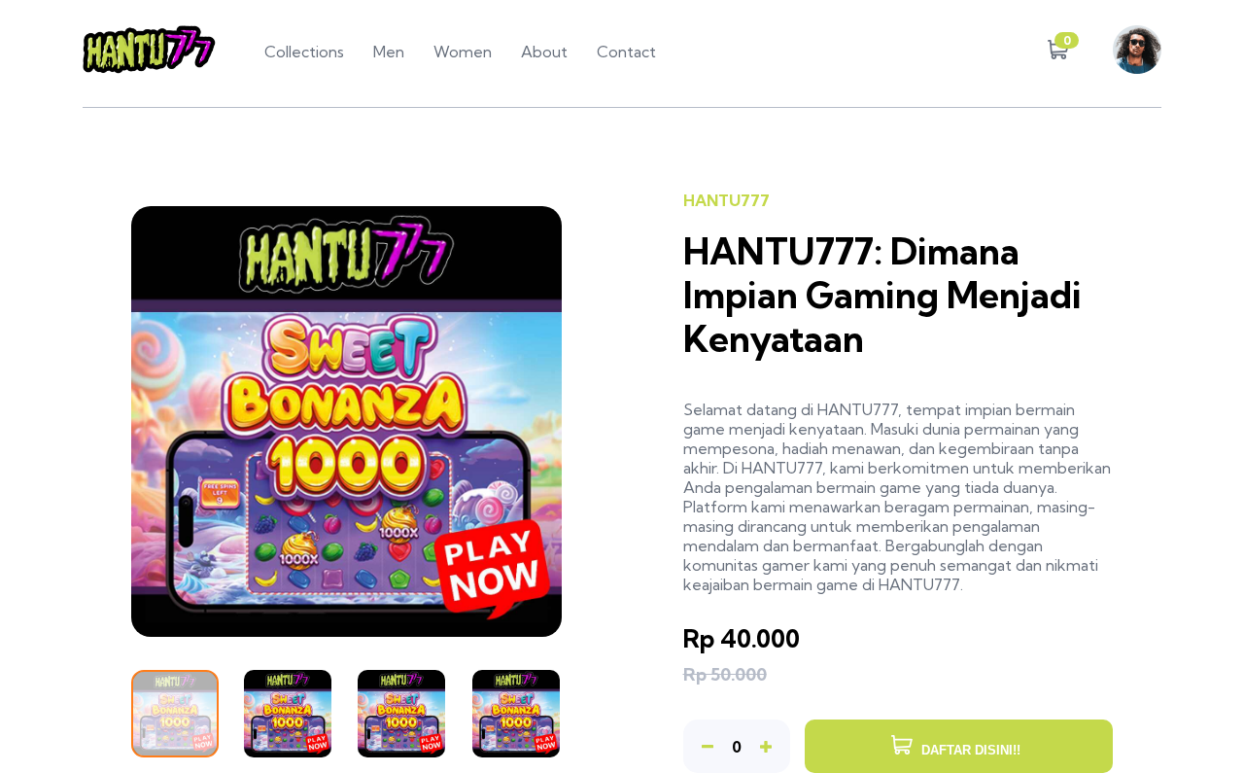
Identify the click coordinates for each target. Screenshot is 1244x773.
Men (388, 51)
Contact (626, 51)
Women (462, 51)
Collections (304, 51)
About (544, 51)
